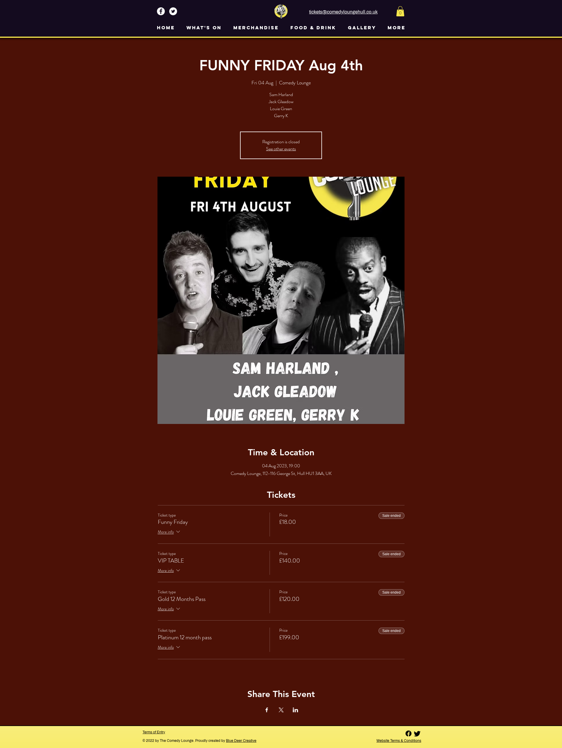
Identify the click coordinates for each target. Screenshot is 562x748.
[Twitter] (417, 733)
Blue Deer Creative (241, 741)
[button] (400, 11)
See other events (281, 148)
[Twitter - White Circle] (173, 11)
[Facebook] (408, 733)
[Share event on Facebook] (267, 710)
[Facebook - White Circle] (161, 11)
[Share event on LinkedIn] (295, 710)
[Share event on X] (281, 710)
